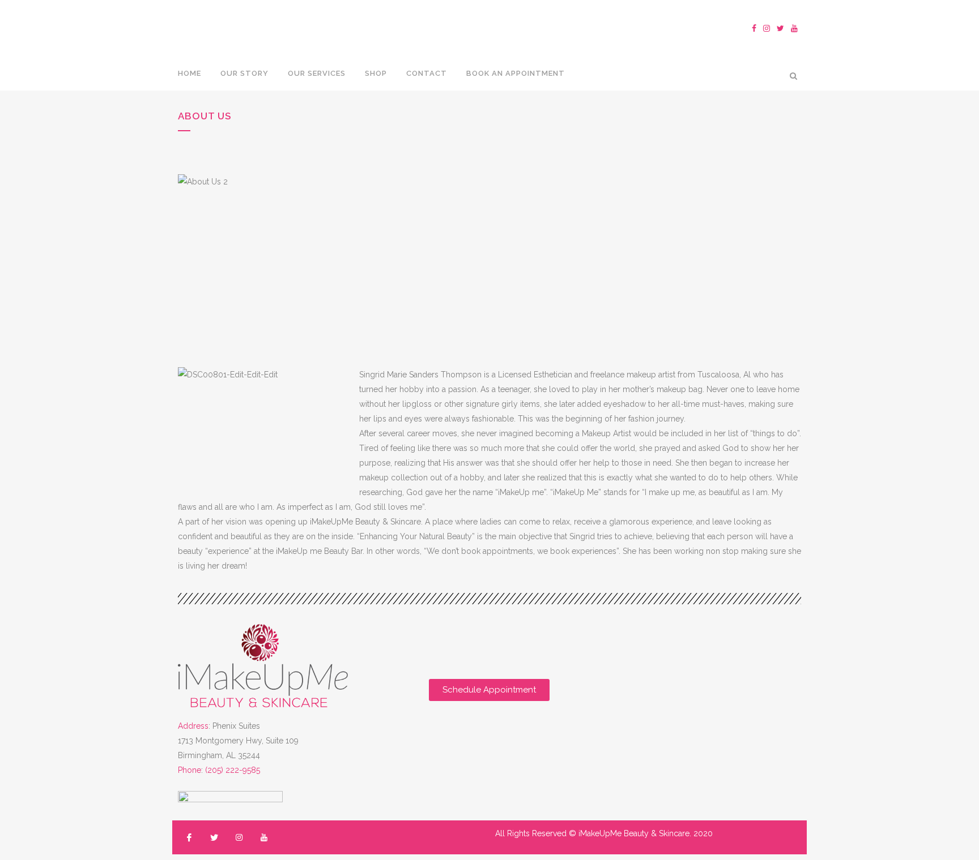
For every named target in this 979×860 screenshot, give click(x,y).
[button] (489, 690)
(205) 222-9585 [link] (232, 770)
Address (193, 725)
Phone (189, 770)
